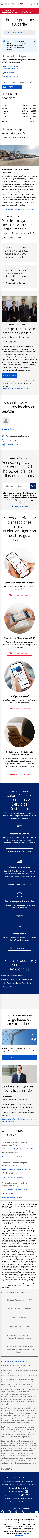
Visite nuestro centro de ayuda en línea (15, 389)
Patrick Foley (9, 429)
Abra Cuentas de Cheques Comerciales (17, 983)
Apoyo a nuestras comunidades (17, 32)
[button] (2, 4)
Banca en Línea (8, 987)
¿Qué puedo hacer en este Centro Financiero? (18, 209)
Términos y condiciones (19, 506)
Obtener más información (19, 595)
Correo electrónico (12, 444)
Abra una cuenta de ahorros (13, 976)
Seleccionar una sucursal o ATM (15, 12)
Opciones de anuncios (16, 1491)
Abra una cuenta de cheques (19, 884)
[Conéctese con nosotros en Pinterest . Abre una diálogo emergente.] (23, 1511)
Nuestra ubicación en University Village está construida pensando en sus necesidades (19, 248)
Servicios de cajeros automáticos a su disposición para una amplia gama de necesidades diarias (19, 270)
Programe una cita (11, 87)
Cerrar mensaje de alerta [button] (34, 41)
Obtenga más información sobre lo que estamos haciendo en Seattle (19, 1120)
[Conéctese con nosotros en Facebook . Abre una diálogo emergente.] (2, 1511)
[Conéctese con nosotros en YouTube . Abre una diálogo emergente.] (36, 1511)
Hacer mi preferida (11, 76)
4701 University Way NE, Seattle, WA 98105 (18, 1149)
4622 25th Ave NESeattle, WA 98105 (11, 67)
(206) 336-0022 (10, 72)
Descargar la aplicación (19, 948)
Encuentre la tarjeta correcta (19, 851)
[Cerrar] (36, 1516)
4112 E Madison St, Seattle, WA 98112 (16, 1190)
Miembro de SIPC (23, 1389)
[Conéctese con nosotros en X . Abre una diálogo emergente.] (29, 1511)
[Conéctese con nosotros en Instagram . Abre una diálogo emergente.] (9, 1511)
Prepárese (19, 916)
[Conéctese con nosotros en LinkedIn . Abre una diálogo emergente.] (16, 1511)
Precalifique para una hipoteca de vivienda (18, 979)
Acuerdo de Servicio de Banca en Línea (14, 1361)
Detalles (20, 1157)
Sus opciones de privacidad (11, 1495)
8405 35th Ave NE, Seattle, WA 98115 (16, 1169)
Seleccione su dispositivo (16, 486)
